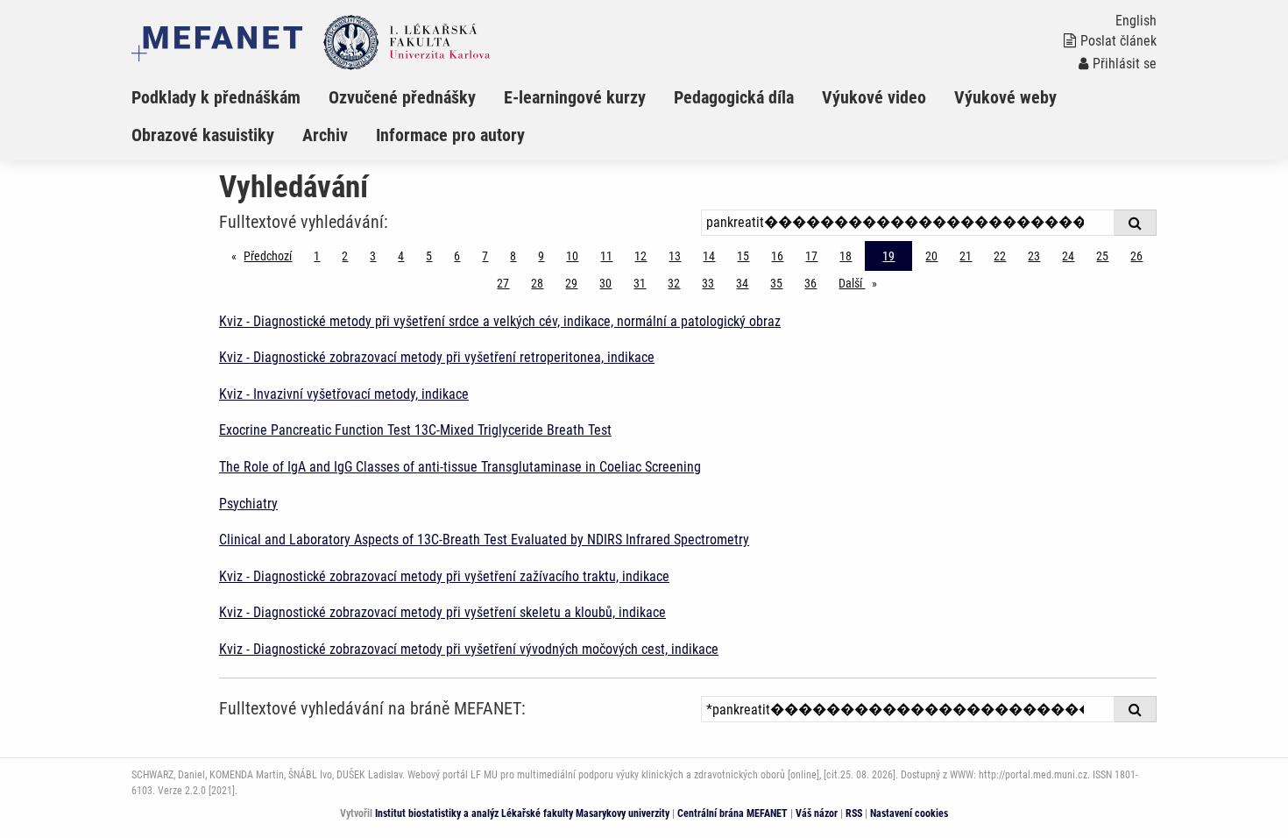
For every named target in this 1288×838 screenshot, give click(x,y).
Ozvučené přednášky (402, 97)
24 (1068, 256)
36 (810, 283)
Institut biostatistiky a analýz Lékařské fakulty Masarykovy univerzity (522, 813)
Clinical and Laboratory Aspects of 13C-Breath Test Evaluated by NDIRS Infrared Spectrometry (484, 539)
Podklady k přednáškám (216, 97)
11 (606, 256)
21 (965, 256)
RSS (854, 813)
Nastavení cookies (909, 813)
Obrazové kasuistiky (202, 135)
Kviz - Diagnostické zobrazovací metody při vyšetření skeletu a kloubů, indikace (442, 612)
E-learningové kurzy (575, 97)
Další (862, 283)
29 (571, 283)
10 (572, 256)
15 (743, 256)
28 (537, 283)
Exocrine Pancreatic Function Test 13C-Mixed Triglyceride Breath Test (415, 430)
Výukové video (874, 97)
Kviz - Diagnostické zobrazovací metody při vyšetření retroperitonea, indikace (437, 357)
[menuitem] (230, 97)
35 (776, 283)
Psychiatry (248, 503)
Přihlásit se (1125, 63)
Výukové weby (1005, 97)
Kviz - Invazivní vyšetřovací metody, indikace (344, 394)
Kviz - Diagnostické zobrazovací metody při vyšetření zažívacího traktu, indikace (444, 576)
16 (777, 256)
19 (888, 256)
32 (674, 283)
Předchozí (272, 256)
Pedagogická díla (734, 97)
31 (639, 283)
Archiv (325, 135)
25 (1102, 256)
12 (640, 256)
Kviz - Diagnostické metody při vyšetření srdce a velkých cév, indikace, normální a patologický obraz (500, 321)
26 (1136, 256)
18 (845, 256)
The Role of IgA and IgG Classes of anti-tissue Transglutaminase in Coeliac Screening (460, 466)
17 (811, 256)
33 (708, 283)
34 (742, 283)
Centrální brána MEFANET (732, 813)
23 (1034, 256)
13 (675, 256)
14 (709, 256)
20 (931, 256)
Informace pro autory (450, 135)
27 (503, 283)
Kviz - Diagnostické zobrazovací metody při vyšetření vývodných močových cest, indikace (468, 649)
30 (605, 283)
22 (1000, 256)
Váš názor (817, 813)
